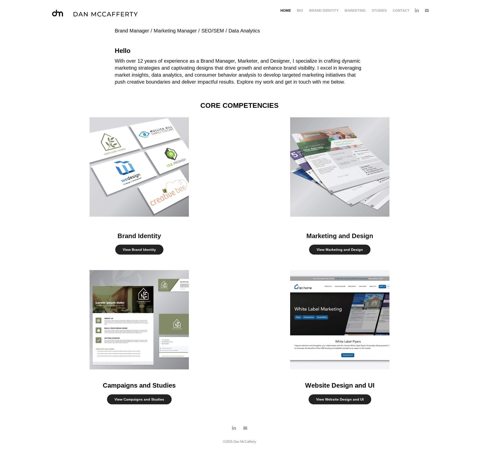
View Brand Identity (139, 250)
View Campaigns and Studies (139, 399)
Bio (300, 10)
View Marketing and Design (340, 250)
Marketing (355, 10)
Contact (401, 10)
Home (285, 10)
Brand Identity (324, 10)
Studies (379, 10)
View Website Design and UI (340, 399)
